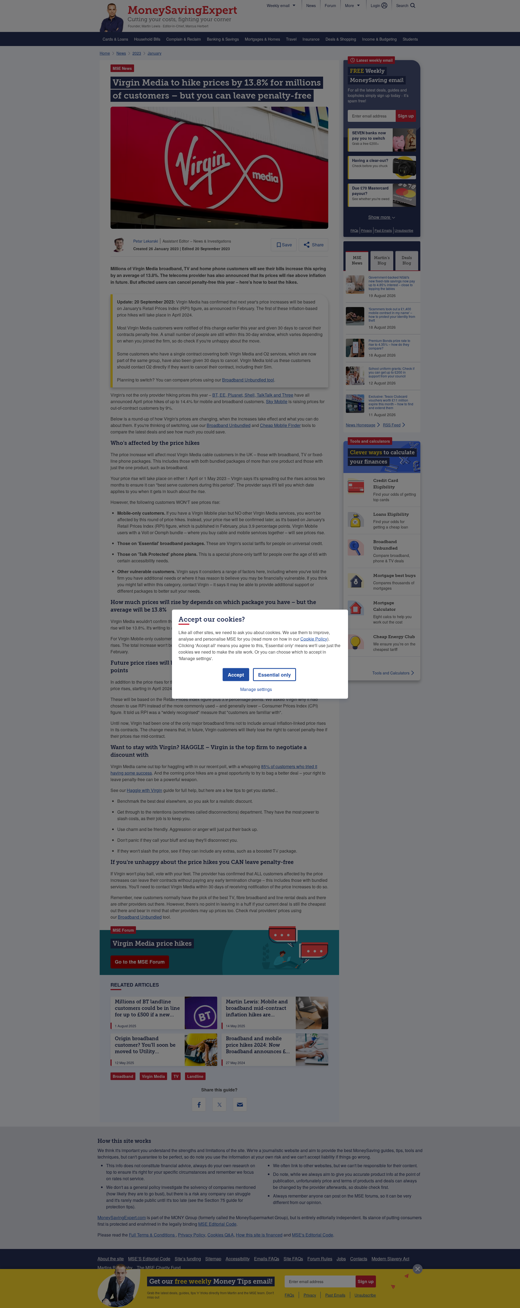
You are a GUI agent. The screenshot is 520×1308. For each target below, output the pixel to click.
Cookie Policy (313, 638)
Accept (236, 674)
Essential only (274, 674)
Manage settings (256, 689)
